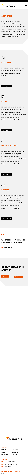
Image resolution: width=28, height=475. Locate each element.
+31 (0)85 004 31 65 (11, 462)
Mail (17, 277)
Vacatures (14, 452)
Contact (14, 455)
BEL (4, 276)
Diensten (4, 449)
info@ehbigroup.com (11, 464)
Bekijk (5, 86)
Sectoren (4, 452)
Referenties (4, 455)
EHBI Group (14, 449)
